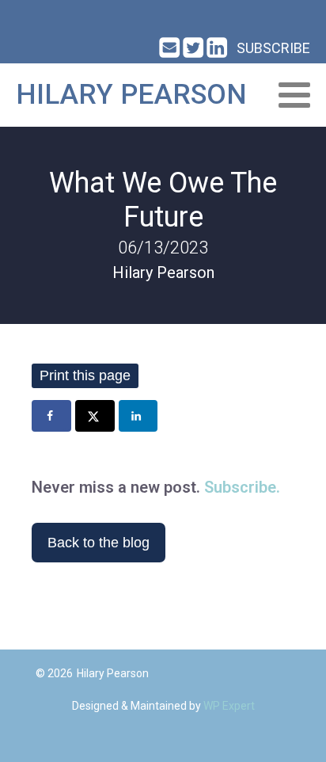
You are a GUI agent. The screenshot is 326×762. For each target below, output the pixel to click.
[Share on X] (95, 416)
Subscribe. (242, 487)
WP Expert (229, 705)
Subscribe (273, 48)
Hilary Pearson (131, 94)
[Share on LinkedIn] (138, 416)
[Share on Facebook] (51, 416)
